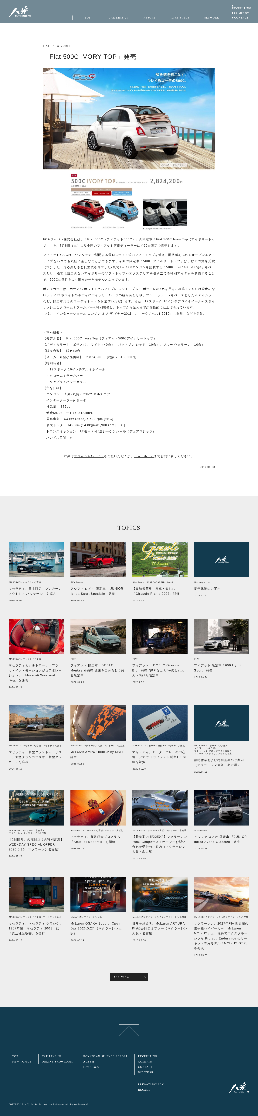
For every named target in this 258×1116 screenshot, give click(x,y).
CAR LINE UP (52, 1056)
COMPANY (241, 13)
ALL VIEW (122, 977)
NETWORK (145, 1072)
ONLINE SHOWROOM (57, 1061)
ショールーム (144, 456)
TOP (15, 1056)
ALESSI (88, 1061)
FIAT (46, 46)
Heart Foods (91, 1067)
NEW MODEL (62, 46)
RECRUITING (241, 8)
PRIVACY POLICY (151, 1084)
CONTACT (241, 17)
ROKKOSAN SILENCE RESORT (105, 1056)
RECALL (144, 1089)
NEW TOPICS (21, 1061)
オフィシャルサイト (89, 456)
